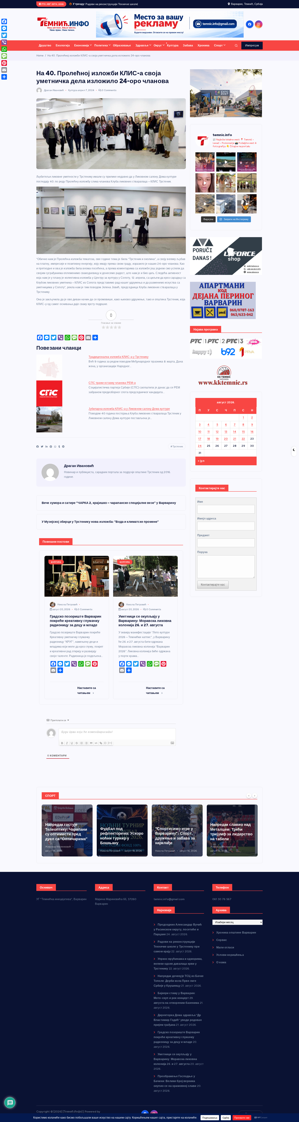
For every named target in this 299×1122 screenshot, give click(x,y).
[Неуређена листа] (86, 747)
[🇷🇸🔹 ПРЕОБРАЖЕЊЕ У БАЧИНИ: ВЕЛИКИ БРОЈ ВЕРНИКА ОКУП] (205, 166)
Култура (172, 49)
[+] (110, 747)
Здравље (141, 49)
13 (226, 436)
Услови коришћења (230, 959)
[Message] (4, 56)
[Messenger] (4, 28)
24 (200, 450)
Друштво (45, 49)
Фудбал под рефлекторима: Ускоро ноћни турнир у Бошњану (66, 840)
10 (199, 436)
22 (243, 443)
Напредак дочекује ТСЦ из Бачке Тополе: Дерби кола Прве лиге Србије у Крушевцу (178, 985)
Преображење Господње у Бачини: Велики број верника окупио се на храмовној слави (175, 1085)
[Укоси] (67, 747)
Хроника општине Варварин (236, 937)
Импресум (252, 49)
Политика (101, 49)
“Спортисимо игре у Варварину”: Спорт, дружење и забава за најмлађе (120, 840)
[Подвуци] (71, 747)
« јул (201, 465)
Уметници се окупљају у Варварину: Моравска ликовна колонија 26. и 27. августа (175, 1063)
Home (40, 59)
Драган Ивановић (54, 94)
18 (208, 443)
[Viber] (4, 42)
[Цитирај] (91, 747)
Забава (188, 49)
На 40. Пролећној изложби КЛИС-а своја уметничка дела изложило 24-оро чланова (98, 59)
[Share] (4, 76)
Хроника (204, 49)
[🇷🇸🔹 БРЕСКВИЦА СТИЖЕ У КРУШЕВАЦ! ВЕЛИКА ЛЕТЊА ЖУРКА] (205, 187)
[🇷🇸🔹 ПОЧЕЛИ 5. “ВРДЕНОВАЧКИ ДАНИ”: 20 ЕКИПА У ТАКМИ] (225, 187)
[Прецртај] (76, 747)
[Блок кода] (96, 747)
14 (234, 436)
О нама (221, 966)
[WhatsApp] (4, 49)
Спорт (218, 49)
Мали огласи (225, 951)
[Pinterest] (4, 63)
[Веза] (100, 747)
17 (199, 443)
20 (226, 443)
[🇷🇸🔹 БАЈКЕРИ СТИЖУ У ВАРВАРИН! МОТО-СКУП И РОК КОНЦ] (225, 166)
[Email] (4, 69)
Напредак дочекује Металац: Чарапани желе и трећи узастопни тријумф (228, 836)
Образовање (122, 49)
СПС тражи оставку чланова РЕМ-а (112, 387)
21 (234, 443)
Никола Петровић (67, 608)
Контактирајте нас (213, 589)
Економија (81, 49)
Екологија (63, 49)
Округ (158, 49)
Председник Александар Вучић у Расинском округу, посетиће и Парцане (178, 933)
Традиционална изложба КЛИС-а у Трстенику (118, 361)
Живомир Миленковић (168, 851)
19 (217, 443)
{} (105, 747)
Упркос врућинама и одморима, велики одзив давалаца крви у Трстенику (178, 968)
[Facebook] (4, 21)
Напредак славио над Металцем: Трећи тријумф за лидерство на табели (176, 836)
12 (217, 436)
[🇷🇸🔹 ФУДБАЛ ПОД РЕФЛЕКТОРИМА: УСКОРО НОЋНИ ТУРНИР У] (246, 166)
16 (252, 436)
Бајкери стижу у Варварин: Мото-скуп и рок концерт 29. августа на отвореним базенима (176, 1002)
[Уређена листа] (81, 747)
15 (243, 436)
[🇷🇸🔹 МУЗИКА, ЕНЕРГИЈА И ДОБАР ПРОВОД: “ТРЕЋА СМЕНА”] (246, 208)
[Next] (254, 799)
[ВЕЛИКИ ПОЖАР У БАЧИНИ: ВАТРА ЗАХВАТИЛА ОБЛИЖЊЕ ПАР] (225, 208)
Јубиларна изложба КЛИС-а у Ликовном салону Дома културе (129, 413)
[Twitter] (4, 35)
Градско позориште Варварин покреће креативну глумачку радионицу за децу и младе (177, 1041)
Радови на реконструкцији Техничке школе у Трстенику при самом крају (177, 950)
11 (208, 436)
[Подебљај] (62, 747)
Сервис (221, 944)
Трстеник (178, 451)
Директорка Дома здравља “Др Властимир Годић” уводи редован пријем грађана (178, 1024)
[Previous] (248, 799)
